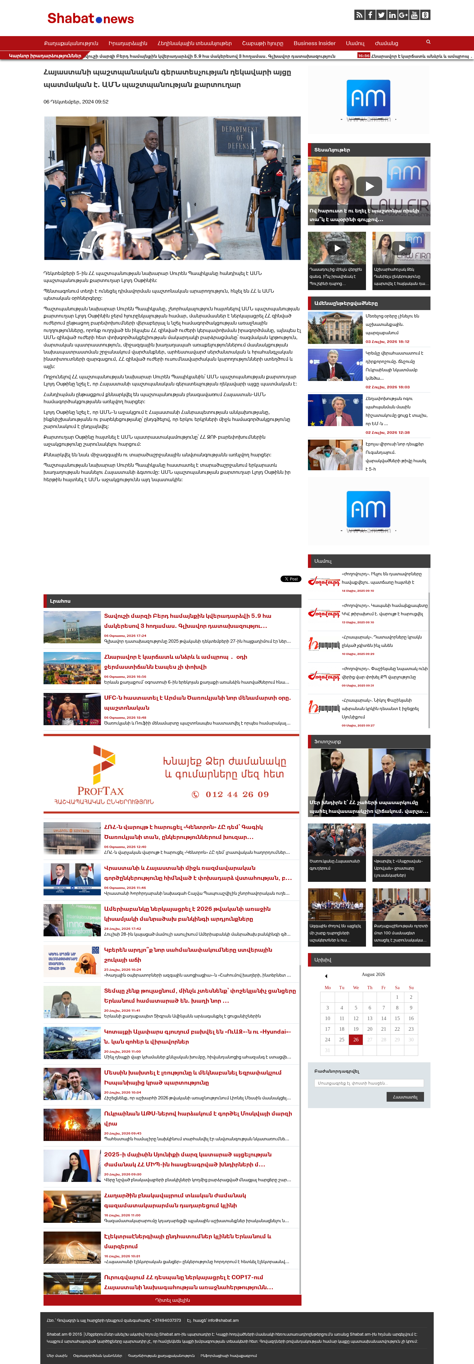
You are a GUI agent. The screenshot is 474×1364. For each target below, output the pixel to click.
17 (327, 1029)
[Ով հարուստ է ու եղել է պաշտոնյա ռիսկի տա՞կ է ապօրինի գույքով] (369, 191)
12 (356, 1018)
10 (327, 1018)
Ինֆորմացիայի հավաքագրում (229, 1355)
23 (411, 1029)
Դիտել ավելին (172, 1300)
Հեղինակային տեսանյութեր (195, 43)
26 (356, 1039)
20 (369, 1029)
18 (341, 1029)
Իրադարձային (128, 43)
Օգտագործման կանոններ (97, 1355)
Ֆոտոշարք (327, 741)
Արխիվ (322, 959)
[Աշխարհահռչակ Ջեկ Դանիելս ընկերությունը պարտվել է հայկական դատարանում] (401, 248)
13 (369, 1018)
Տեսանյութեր (332, 149)
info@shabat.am (223, 1320)
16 (411, 1018)
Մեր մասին (57, 1355)
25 (341, 1039)
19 (356, 1029)
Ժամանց (386, 43)
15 (397, 1018)
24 (327, 1039)
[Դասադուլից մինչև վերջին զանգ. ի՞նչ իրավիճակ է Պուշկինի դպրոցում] (337, 248)
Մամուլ (355, 43)
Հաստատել (405, 1097)
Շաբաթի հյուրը (262, 43)
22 (397, 1029)
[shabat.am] (92, 24)
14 (383, 1018)
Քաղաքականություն (71, 43)
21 (383, 1029)
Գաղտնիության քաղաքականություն (161, 1355)
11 (342, 1018)
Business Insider (315, 43)
